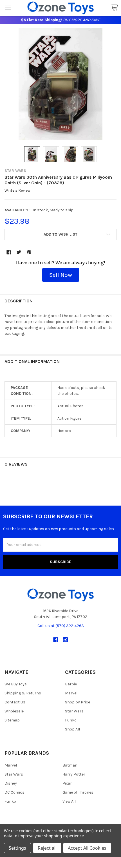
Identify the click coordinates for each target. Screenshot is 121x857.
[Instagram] (65, 639)
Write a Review (17, 190)
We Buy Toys (16, 684)
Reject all (47, 848)
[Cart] (114, 7)
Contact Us (15, 702)
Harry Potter (73, 774)
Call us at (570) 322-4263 (60, 625)
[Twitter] (19, 252)
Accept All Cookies (87, 848)
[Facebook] (9, 252)
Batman (69, 765)
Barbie (71, 684)
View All (69, 801)
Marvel (71, 693)
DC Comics (14, 792)
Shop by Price (77, 702)
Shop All (72, 729)
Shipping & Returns (23, 693)
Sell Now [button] (60, 274)
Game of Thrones (77, 792)
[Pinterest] (29, 252)
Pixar (67, 783)
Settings (17, 848)
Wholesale (14, 711)
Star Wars (74, 711)
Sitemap (12, 720)
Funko (71, 720)
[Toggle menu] (7, 7)
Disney (11, 783)
